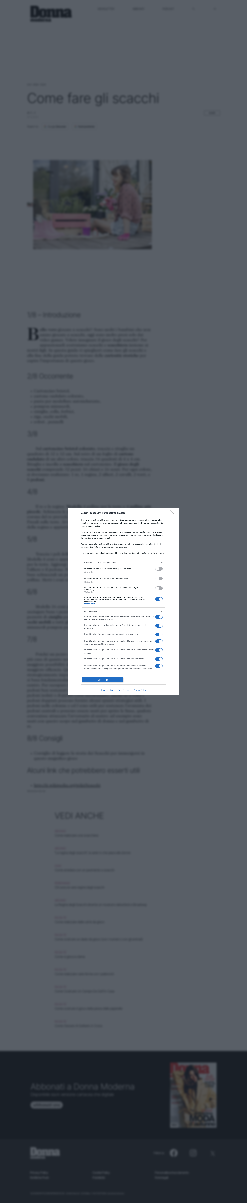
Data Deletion (107, 690)
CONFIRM (103, 680)
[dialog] (123, 601)
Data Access (123, 690)
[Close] (173, 513)
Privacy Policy (140, 690)
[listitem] (123, 562)
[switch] (159, 569)
